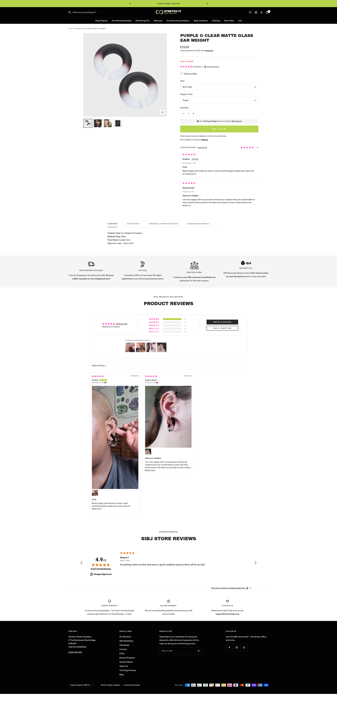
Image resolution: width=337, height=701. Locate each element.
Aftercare (158, 20)
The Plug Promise (127, 670)
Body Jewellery (201, 20)
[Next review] (255, 563)
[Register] (198, 651)
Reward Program (127, 657)
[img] (98, 376)
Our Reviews (125, 636)
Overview (112, 224)
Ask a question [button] (222, 328)
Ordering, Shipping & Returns (163, 224)
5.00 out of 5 (121, 324)
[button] (186, 66)
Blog (121, 674)
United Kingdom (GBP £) (80, 685)
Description (133, 224)
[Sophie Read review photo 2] (148, 451)
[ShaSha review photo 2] (95, 493)
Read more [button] (150, 470)
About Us (123, 666)
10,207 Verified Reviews (100, 569)
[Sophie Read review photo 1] (168, 417)
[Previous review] (81, 563)
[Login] (261, 12)
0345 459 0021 (75, 652)
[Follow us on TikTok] (243, 647)
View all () (202, 147)
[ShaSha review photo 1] (115, 437)
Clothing (216, 20)
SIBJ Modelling (126, 641)
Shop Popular (101, 20)
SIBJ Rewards (236, 121)
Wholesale (124, 645)
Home (70, 28)
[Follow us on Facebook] (229, 647)
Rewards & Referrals (198, 224)
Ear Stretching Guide (121, 20)
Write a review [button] (222, 322)
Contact (123, 649)
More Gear (229, 20)
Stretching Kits (142, 20)
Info (240, 20)
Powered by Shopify (132, 685)
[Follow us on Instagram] (236, 647)
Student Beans (126, 662)
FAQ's (122, 653)
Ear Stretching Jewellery (178, 20)
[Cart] (267, 12)
